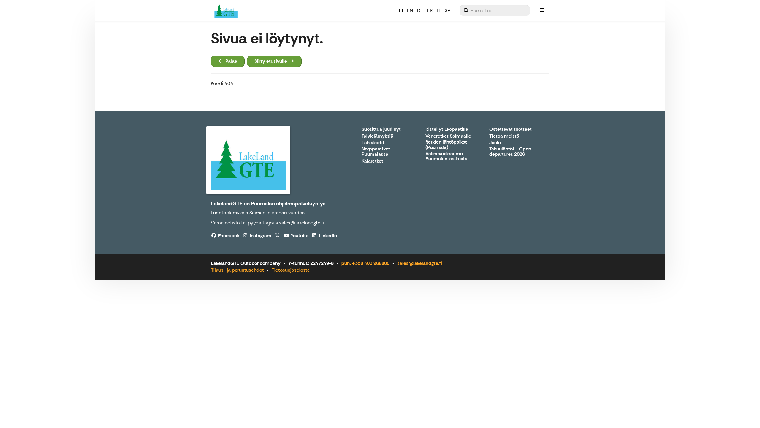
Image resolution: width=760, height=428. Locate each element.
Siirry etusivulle (271, 61)
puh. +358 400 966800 (365, 263)
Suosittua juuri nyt (381, 129)
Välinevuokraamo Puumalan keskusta (446, 156)
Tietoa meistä (504, 136)
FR (430, 10)
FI (401, 10)
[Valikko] (541, 10)
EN (410, 10)
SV (448, 10)
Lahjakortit (373, 143)
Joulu (495, 143)
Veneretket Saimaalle (448, 136)
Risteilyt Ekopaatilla (446, 129)
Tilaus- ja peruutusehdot (237, 270)
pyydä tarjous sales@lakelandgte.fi (286, 223)
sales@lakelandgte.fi (419, 263)
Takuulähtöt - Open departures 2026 (510, 151)
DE (420, 10)
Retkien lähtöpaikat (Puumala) (446, 144)
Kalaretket (372, 161)
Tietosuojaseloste (291, 270)
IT (439, 10)
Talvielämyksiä (377, 136)
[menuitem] (495, 10)
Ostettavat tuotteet (510, 129)
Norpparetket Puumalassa (376, 151)
